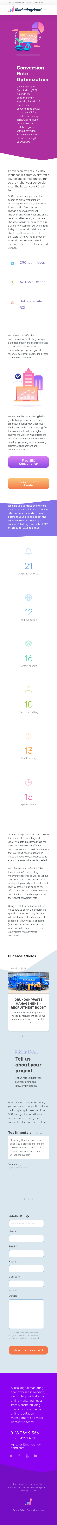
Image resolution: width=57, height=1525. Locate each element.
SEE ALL (40, 1133)
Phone (13, 1261)
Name (13, 1231)
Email (13, 1246)
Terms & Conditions (35, 1510)
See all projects (18, 968)
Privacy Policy (19, 1510)
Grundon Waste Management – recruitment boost (28, 1003)
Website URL (17, 1216)
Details (13, 1295)
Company (14, 1276)
